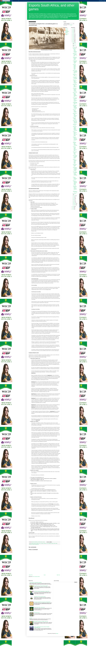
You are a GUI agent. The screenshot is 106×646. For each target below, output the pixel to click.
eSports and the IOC (75, 125)
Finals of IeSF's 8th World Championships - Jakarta (75, 133)
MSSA (54, 543)
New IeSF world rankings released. (75, 110)
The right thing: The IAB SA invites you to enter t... (75, 82)
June (74, 198)
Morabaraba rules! (37, 612)
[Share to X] (49, 542)
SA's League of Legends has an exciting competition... (75, 174)
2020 (73, 36)
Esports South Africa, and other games (67, 31)
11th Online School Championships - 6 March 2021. (42, 591)
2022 (73, 34)
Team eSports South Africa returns (75, 153)
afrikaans (32, 543)
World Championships (36, 544)
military (52, 543)
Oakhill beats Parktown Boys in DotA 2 (75, 58)
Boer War (35, 543)
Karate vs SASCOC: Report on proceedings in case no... (75, 139)
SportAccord (31, 544)
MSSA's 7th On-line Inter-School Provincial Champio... (75, 50)
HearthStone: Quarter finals (75, 165)
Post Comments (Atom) (36, 576)
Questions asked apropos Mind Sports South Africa (74, 67)
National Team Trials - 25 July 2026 (39, 607)
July (73, 197)
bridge (38, 543)
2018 (73, 39)
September (74, 193)
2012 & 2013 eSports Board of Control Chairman (75, 90)
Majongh (50, 543)
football (45, 543)
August (74, 195)
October (74, 47)
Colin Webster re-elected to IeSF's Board (75, 156)
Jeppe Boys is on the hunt (75, 192)
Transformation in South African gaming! (36, 582)
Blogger (57, 633)
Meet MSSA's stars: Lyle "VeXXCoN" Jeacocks (75, 121)
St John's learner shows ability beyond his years (75, 148)
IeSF (47, 543)
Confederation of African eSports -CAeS (75, 62)
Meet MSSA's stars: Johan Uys (75, 75)
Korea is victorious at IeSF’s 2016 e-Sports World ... (75, 161)
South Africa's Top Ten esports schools (39, 596)
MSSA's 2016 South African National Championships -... (75, 94)
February (74, 203)
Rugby (56, 543)
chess (40, 543)
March (74, 202)
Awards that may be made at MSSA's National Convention (75, 128)
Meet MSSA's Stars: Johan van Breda (75, 85)
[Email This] (47, 542)
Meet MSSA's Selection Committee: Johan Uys (41, 621)
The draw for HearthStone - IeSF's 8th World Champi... (75, 169)
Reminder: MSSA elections (74, 118)
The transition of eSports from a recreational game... (75, 99)
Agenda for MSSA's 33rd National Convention (75, 144)
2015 (73, 206)
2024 (73, 31)
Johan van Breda (67, 34)
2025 (73, 30)
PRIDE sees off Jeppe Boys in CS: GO (75, 54)
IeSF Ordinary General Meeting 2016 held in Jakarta (75, 107)
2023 (73, 32)
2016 (73, 41)
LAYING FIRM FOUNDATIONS (75, 103)
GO (46, 543)
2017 (73, 40)
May (73, 199)
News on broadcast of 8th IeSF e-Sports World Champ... (75, 182)
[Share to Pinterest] (51, 542)
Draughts (42, 543)
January (74, 204)
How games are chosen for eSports (75, 78)
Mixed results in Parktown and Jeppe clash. (75, 71)
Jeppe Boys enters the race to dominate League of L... (75, 188)
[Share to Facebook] (50, 542)
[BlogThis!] (48, 542)
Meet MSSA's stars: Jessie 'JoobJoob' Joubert (75, 115)
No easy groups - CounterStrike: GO (75, 178)
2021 (73, 35)
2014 (73, 207)
